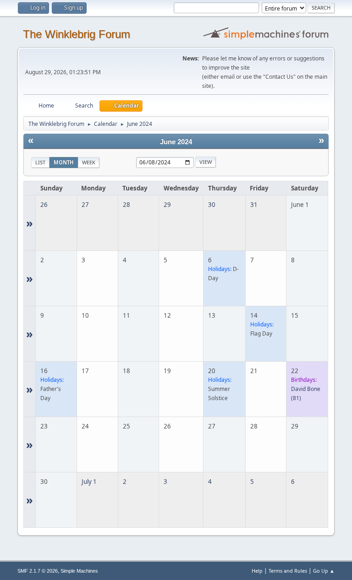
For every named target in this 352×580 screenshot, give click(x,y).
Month (64, 162)
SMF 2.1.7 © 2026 (37, 571)
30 (211, 205)
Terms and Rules (288, 570)
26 (44, 205)
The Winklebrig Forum (76, 34)
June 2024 (176, 142)
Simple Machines (79, 571)
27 (85, 205)
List (40, 162)
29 (167, 205)
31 (254, 205)
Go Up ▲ (324, 570)
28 (126, 205)
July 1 (89, 481)
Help (257, 570)
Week (88, 162)
